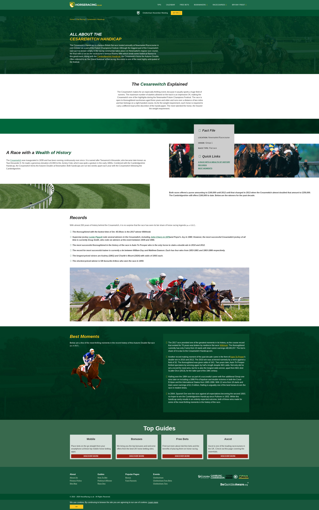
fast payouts (131, 481)
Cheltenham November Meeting (155, 13)
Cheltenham (158, 478)
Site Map (73, 484)
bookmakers (200, 5)
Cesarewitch (15, 160)
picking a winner (105, 481)
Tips (159, 5)
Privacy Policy (76, 481)
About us (74, 478)
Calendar (170, 5)
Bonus (128, 478)
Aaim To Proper (237, 357)
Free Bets (184, 5)
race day (102, 484)
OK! (76, 506)
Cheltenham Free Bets (162, 481)
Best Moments (205, 168)
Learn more (153, 502)
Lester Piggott (95, 237)
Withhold (224, 345)
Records (202, 165)
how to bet (102, 478)
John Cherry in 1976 (160, 237)
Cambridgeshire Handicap (108, 56)
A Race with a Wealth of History (214, 162)
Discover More (91, 456)
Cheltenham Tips (160, 484)
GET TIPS (176, 13)
